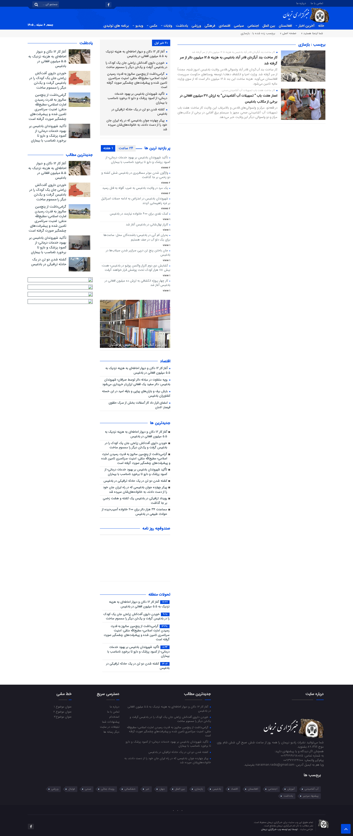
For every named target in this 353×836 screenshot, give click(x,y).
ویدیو (139, 25)
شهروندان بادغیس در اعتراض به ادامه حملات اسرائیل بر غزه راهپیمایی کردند (135, 201)
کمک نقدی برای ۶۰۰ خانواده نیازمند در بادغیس (139, 214)
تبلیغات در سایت (109, 727)
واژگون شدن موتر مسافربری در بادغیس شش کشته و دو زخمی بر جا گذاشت (135, 175)
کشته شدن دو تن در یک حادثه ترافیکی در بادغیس (139, 112)
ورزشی (196, 25)
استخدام (114, 716)
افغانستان (285, 25)
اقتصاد (234, 789)
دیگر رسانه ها (111, 732)
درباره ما (301, 3)
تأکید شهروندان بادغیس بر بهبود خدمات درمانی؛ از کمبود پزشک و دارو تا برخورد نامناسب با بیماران (137, 98)
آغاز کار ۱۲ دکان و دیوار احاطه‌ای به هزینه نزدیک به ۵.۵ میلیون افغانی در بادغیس (136, 54)
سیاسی (239, 25)
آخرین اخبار (306, 25)
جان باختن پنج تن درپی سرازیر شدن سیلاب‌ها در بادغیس (138, 253)
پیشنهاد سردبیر (310, 796)
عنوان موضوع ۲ (62, 711)
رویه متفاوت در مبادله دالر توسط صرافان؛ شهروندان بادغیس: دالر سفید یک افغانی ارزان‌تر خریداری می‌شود (136, 382)
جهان (162, 789)
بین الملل (268, 25)
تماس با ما (317, 3)
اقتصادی (224, 25)
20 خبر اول (161, 42)
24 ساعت (126, 148)
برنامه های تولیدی (116, 25)
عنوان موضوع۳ (63, 716)
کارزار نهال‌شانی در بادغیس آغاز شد (147, 224)
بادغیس (217, 789)
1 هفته (108, 148)
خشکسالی (130, 789)
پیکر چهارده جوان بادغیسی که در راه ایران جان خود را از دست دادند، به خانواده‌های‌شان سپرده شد (136, 125)
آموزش (291, 789)
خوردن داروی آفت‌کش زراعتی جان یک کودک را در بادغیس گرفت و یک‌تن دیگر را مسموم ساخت (136, 65)
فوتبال (71, 789)
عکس (153, 25)
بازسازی (199, 789)
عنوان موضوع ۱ (63, 706)
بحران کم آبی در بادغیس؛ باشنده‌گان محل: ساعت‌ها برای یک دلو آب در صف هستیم (136, 237)
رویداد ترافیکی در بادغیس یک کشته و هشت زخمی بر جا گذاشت (135, 500)
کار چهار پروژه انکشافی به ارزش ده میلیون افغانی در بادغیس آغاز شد (137, 283)
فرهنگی (210, 25)
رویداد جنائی (108, 789)
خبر (147, 789)
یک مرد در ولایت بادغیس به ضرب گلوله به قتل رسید (135, 188)
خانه (321, 25)
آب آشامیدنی (311, 789)
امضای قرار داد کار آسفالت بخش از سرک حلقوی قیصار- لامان (139, 405)
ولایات (168, 25)
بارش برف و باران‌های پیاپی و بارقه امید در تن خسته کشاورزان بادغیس (136, 393)
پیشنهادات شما (110, 721)
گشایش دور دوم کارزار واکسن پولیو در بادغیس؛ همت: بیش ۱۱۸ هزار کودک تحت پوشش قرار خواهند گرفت (135, 268)
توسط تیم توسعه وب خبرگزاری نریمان (279, 829)
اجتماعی (253, 25)
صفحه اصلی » (288, 33)
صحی (88, 789)
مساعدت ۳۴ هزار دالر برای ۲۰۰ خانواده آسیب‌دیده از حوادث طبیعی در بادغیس (134, 511)
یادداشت (182, 25)
